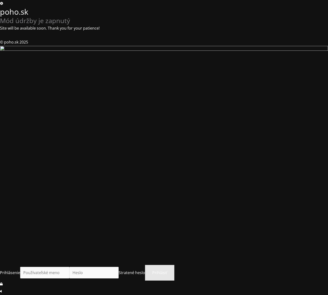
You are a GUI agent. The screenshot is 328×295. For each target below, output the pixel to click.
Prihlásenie (10, 272)
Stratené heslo (132, 272)
